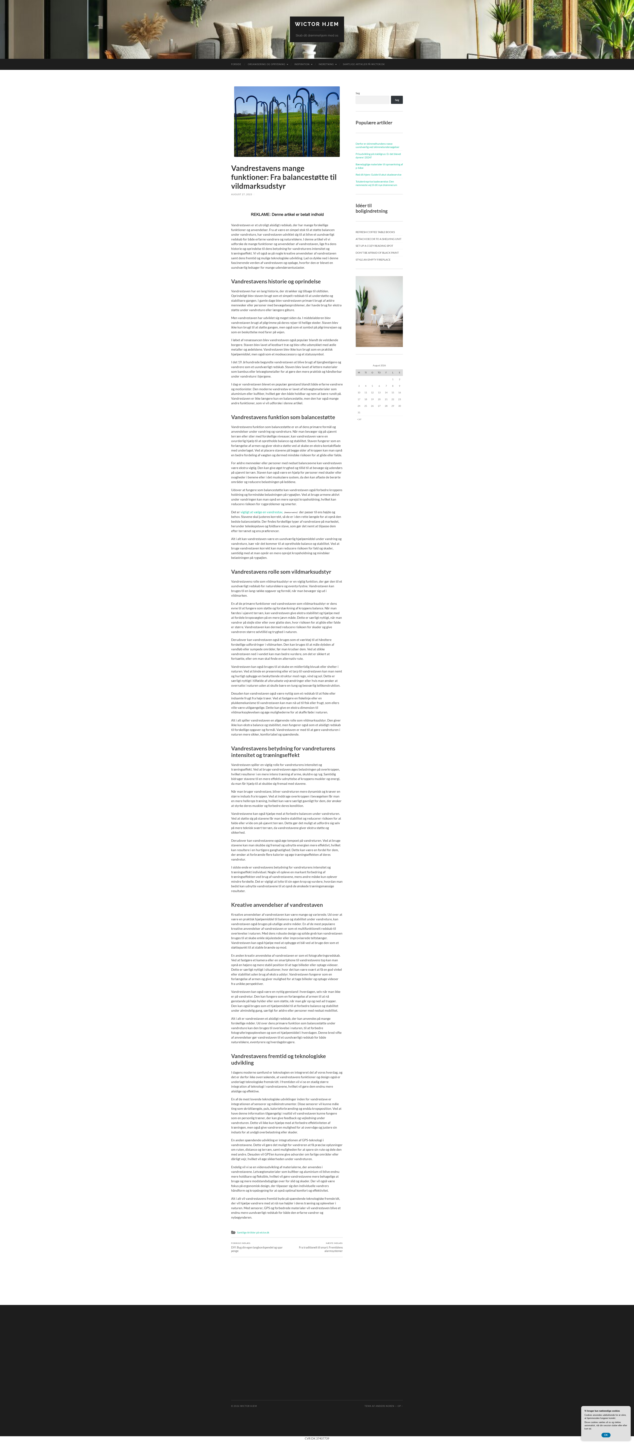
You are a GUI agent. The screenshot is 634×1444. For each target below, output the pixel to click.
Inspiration (302, 64)
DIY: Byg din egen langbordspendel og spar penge (257, 1247)
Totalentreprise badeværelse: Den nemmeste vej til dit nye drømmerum (376, 183)
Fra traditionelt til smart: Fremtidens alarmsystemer (321, 1247)
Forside (236, 64)
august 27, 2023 (241, 194)
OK (606, 1435)
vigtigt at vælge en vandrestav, (262, 512)
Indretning (326, 64)
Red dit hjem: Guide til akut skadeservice (378, 174)
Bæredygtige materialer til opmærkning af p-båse (379, 166)
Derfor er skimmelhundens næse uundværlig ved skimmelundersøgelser (377, 145)
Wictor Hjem (317, 24)
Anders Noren (385, 1406)
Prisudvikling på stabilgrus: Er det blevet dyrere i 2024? (378, 155)
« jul (359, 419)
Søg (358, 93)
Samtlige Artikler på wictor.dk (364, 64)
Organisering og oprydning (266, 64)
